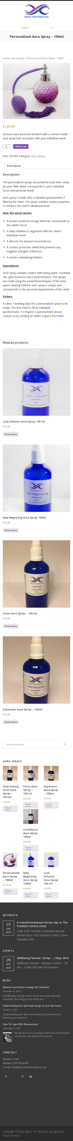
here (61, 316)
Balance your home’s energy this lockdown (26, 987)
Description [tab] (14, 165)
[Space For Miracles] (36, 19)
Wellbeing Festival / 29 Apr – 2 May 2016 (43, 958)
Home (6, 58)
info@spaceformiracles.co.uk (29, 1067)
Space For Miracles (36, 1131)
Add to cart (20, 146)
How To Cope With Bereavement (20, 1024)
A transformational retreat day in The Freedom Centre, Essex (42, 924)
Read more (11, 434)
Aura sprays (18, 58)
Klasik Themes (11, 1135)
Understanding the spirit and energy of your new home (32, 1005)
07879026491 (20, 1063)
